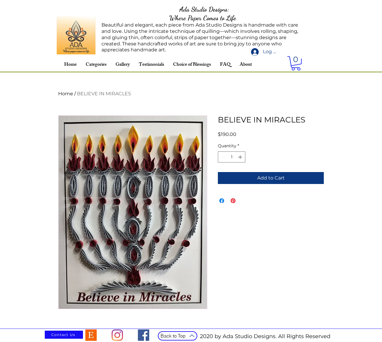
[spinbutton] (231, 157)
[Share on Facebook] (221, 200)
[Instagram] (117, 335)
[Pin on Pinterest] (233, 200)
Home (65, 93)
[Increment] (240, 157)
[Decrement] (222, 157)
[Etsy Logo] (91, 335)
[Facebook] (143, 335)
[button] (295, 63)
